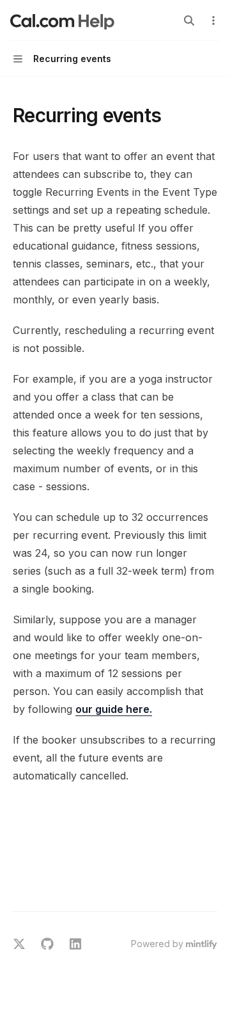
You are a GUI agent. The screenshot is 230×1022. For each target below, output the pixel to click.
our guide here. (113, 709)
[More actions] (213, 20)
